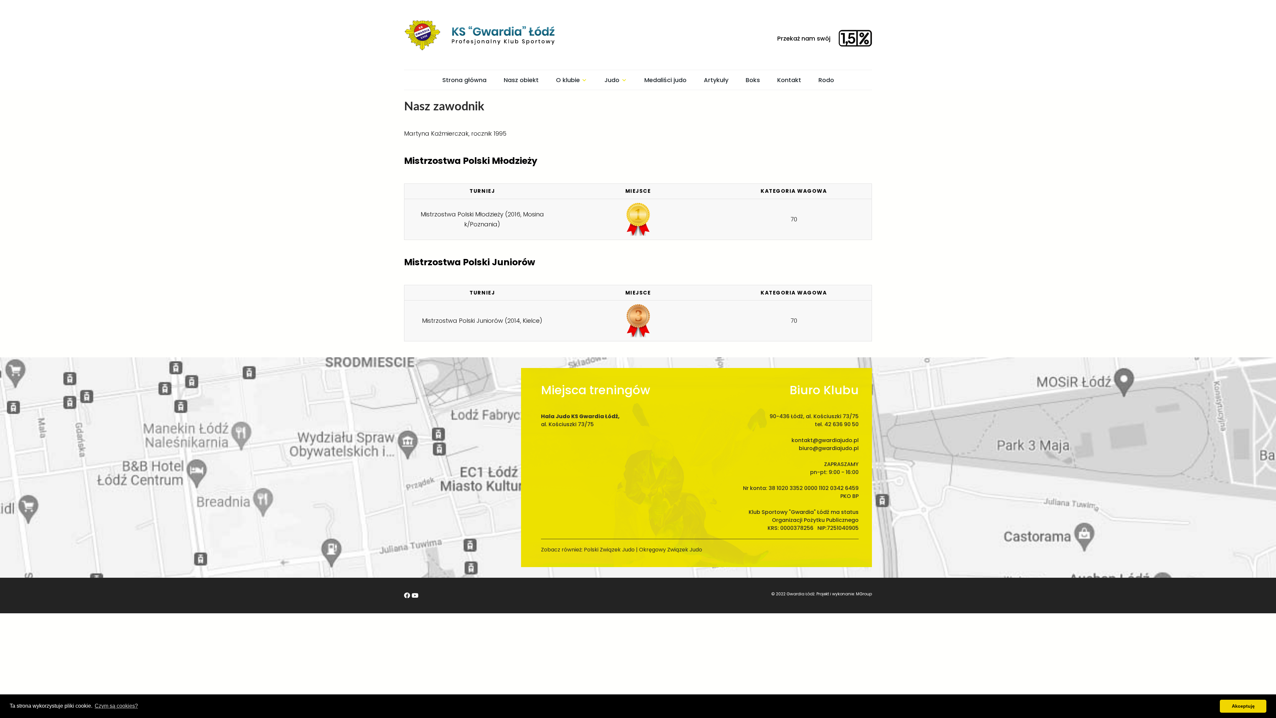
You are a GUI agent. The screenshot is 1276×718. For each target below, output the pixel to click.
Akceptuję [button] (1243, 706)
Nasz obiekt (521, 80)
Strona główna (464, 80)
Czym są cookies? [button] (116, 706)
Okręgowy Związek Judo (670, 549)
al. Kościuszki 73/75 (567, 424)
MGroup (864, 594)
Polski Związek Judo (609, 549)
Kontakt (789, 80)
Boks (753, 80)
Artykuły (716, 80)
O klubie (568, 80)
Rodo (826, 80)
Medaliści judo (665, 80)
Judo (611, 80)
